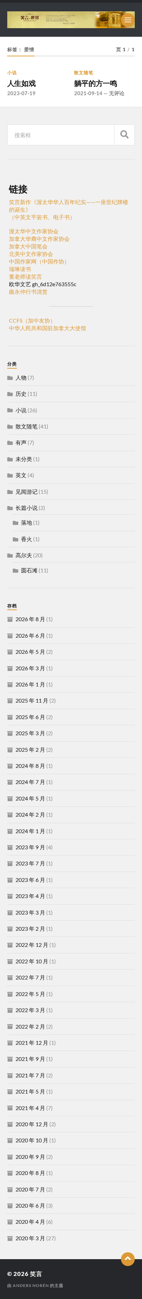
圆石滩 (29, 570)
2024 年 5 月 (30, 798)
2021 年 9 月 (30, 1058)
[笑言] (71, 19)
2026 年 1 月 (30, 684)
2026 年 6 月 (30, 635)
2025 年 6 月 (30, 717)
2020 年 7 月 (30, 1189)
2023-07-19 (21, 93)
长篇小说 (27, 507)
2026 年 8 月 (30, 619)
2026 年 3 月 (30, 668)
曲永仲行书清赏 (28, 291)
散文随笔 (83, 72)
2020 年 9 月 (30, 1156)
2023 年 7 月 (30, 863)
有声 (21, 442)
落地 (26, 522)
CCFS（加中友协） (32, 320)
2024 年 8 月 (30, 765)
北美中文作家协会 (31, 253)
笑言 (36, 1273)
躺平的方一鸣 (95, 83)
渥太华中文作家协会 (34, 231)
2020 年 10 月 (32, 1140)
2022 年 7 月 (30, 977)
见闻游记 (27, 491)
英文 (21, 475)
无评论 (116, 93)
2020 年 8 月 (30, 1172)
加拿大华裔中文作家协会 (39, 238)
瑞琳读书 (20, 269)
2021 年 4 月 (30, 1108)
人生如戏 (21, 83)
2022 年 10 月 (32, 961)
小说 (12, 72)
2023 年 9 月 (30, 847)
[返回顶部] (128, 1259)
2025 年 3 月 (30, 733)
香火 (26, 539)
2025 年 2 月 (30, 749)
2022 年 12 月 (32, 944)
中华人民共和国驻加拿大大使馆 (47, 328)
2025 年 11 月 (32, 700)
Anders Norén (31, 1285)
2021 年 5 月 (30, 1091)
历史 (21, 393)
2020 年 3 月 (30, 1238)
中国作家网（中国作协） (39, 261)
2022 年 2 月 (30, 1026)
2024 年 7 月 (30, 782)
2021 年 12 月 (32, 1042)
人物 (21, 377)
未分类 (24, 459)
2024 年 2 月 (30, 814)
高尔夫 (24, 555)
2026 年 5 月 (30, 651)
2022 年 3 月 (30, 1010)
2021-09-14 (88, 93)
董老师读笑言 (25, 276)
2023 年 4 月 (30, 896)
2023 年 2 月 (30, 928)
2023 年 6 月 (30, 879)
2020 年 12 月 (32, 1124)
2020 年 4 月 (30, 1221)
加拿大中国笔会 (28, 246)
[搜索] (124, 134)
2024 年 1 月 (30, 831)
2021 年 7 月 (30, 1075)
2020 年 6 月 (30, 1205)
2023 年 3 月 (30, 912)
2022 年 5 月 (30, 993)
